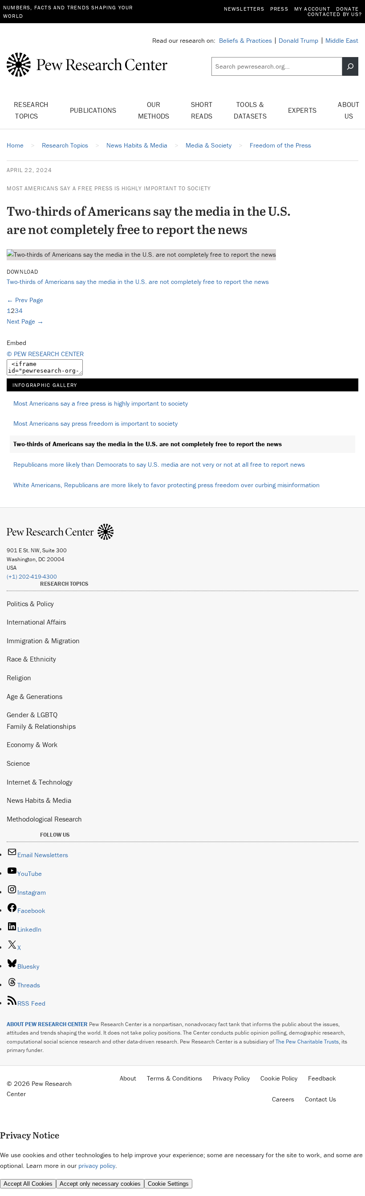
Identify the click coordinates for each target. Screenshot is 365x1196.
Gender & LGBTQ (32, 714)
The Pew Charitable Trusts (307, 1041)
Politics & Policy (30, 603)
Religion (19, 677)
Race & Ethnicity (31, 658)
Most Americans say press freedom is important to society (95, 423)
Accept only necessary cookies (100, 1183)
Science (18, 763)
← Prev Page (25, 300)
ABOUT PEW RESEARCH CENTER (47, 1024)
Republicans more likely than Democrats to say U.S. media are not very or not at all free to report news (159, 464)
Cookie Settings (168, 1183)
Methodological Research (44, 818)
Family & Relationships (41, 726)
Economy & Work (32, 744)
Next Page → (25, 321)
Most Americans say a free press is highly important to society (109, 188)
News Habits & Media (39, 800)
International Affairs (36, 621)
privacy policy (96, 1165)
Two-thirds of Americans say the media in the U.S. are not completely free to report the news (138, 281)
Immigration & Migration (43, 640)
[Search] (350, 66)
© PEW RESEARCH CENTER (45, 353)
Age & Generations (34, 696)
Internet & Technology (40, 781)
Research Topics (31, 110)
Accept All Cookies (28, 1183)
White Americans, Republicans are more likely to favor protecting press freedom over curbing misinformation (166, 485)
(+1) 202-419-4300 (32, 576)
